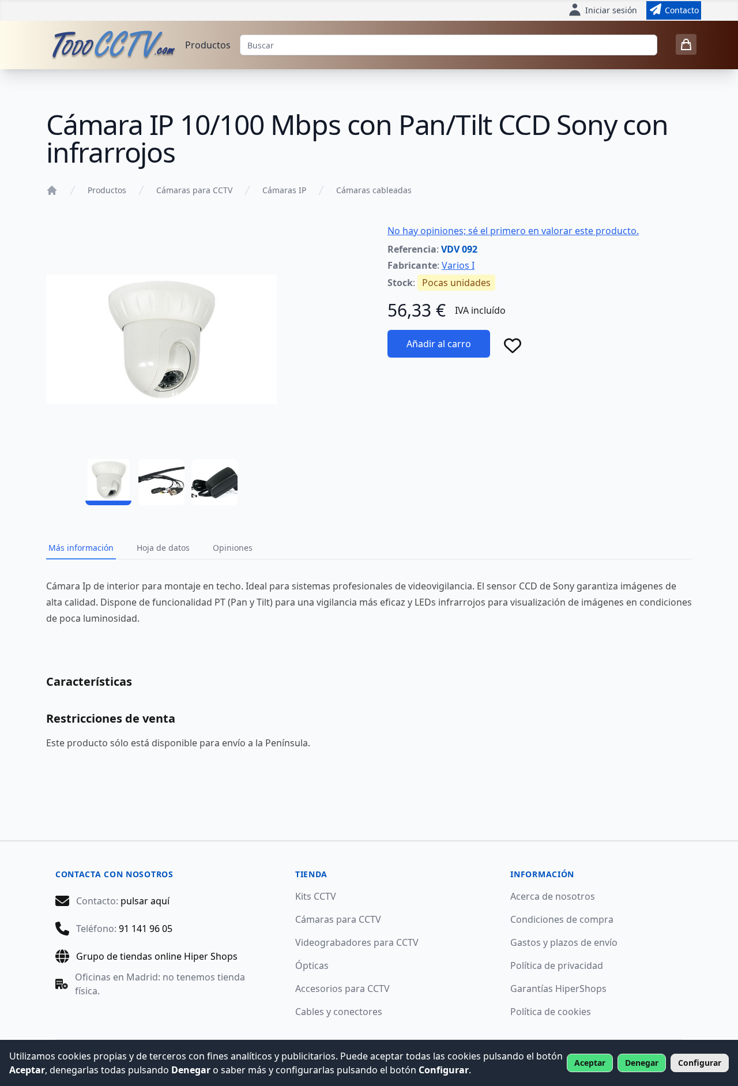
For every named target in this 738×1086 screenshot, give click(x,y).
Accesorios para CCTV (342, 988)
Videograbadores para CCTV (357, 942)
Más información (81, 547)
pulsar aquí (145, 901)
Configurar (699, 1062)
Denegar (641, 1062)
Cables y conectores (338, 1011)
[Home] (52, 190)
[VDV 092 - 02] (161, 482)
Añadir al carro (438, 343)
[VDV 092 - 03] (214, 482)
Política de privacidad (556, 965)
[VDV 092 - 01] (108, 482)
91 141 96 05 (145, 928)
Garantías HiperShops (558, 988)
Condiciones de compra (561, 919)
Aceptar (589, 1062)
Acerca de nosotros (552, 896)
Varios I (458, 265)
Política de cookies (550, 1011)
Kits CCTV (315, 896)
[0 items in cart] (686, 44)
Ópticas (312, 965)
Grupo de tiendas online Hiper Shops (157, 956)
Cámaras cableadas (374, 190)
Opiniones (233, 547)
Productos (208, 45)
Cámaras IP (284, 190)
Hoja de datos (163, 547)
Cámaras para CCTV (194, 190)
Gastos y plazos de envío (563, 942)
